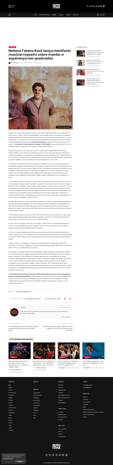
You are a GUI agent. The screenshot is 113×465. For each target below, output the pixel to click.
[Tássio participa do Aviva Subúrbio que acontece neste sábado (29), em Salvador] (81, 53)
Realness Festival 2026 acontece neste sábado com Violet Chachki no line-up (95, 61)
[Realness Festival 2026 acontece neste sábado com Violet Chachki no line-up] (81, 63)
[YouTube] (96, 6)
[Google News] (101, 6)
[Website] (62, 317)
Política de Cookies (8, 458)
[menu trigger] (10, 14)
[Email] (70, 299)
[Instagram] (94, 6)
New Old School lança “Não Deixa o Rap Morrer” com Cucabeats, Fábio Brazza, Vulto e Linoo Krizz (43, 363)
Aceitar (20, 461)
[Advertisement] (56, 29)
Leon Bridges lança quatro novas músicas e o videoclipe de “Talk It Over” (93, 363)
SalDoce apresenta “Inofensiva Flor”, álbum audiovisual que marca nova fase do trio (68, 363)
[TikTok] (99, 6)
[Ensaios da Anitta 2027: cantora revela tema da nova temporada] (81, 72)
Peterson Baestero (16, 369)
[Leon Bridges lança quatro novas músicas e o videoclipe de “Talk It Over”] (93, 350)
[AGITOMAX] (56, 6)
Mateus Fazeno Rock (24, 291)
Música (12, 47)
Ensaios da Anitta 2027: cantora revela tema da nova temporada (95, 71)
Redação (16, 62)
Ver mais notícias (64, 307)
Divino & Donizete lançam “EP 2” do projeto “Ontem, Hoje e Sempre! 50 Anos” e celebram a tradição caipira (19, 364)
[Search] (103, 14)
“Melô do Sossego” (19, 223)
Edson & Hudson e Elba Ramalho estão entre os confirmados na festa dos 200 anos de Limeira (95, 81)
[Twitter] (90, 6)
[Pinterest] (92, 6)
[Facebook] (87, 6)
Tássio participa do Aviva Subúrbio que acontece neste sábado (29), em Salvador (95, 52)
